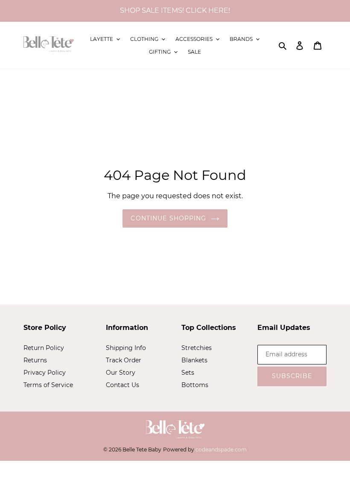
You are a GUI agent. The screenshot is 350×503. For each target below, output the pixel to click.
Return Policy (43, 348)
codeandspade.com (221, 449)
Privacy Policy (44, 372)
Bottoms (194, 385)
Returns (35, 360)
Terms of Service (48, 385)
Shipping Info (126, 348)
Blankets (194, 360)
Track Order (123, 360)
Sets (187, 372)
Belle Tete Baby (141, 449)
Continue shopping (168, 218)
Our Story (120, 372)
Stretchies (196, 348)
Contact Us (122, 385)
